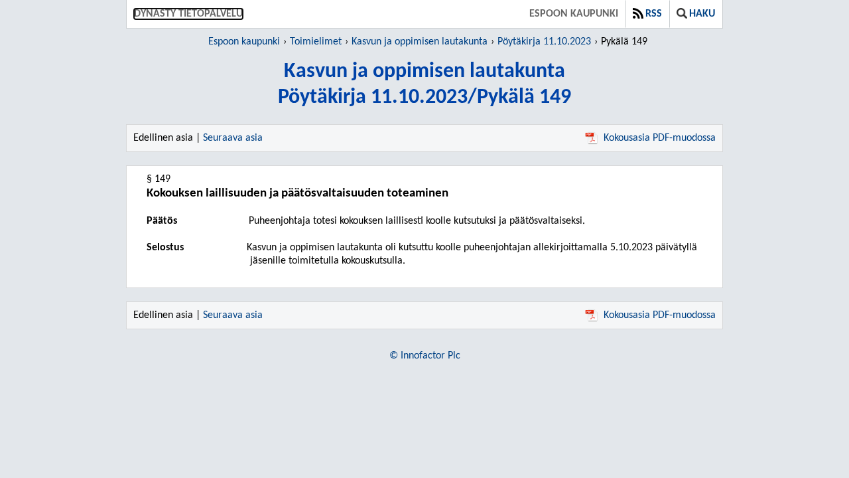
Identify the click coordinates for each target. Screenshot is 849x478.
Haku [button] (702, 14)
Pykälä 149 (624, 42)
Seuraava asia (233, 138)
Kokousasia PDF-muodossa (660, 138)
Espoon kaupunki (573, 14)
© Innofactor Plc (424, 356)
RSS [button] (653, 14)
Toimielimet (316, 42)
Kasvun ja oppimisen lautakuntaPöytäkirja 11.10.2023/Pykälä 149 (424, 84)
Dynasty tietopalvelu (188, 14)
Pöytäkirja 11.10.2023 (544, 42)
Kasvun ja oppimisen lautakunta (420, 42)
